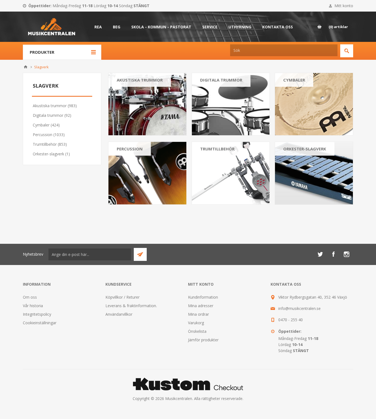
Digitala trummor (221, 80)
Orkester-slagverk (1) (51, 153)
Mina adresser (200, 305)
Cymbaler (294, 80)
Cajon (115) (127, 165)
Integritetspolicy (37, 314)
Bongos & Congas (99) (137, 158)
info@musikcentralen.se (299, 308)
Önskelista (197, 331)
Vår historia (33, 305)
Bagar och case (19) (301, 96)
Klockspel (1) (294, 158)
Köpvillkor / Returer (122, 297)
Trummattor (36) (215, 158)
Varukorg (196, 322)
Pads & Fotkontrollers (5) (222, 96)
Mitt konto (343, 5)
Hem (25, 67)
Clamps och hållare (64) (221, 172)
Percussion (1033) (49, 134)
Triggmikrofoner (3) (217, 117)
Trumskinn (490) (131, 103)
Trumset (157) (129, 89)
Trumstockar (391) (216, 185)
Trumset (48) (211, 89)
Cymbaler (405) (296, 89)
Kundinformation (203, 297)
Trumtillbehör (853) (50, 144)
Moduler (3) (210, 103)
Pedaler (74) (211, 179)
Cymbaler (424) (46, 125)
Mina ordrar (198, 314)
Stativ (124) (127, 110)
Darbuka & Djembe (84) (138, 179)
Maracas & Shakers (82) (138, 185)
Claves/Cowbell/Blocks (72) (141, 172)
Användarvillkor (118, 314)
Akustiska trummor (140, 80)
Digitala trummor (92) (52, 115)
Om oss (30, 297)
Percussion (130, 149)
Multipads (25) (212, 110)
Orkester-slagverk (304, 149)
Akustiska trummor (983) (55, 105)
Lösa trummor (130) (135, 96)
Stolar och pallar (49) (218, 165)
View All (123, 123)
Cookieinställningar (39, 322)
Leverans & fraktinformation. (131, 305)
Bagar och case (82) (134, 117)
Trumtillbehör (217, 149)
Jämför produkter (203, 339)
